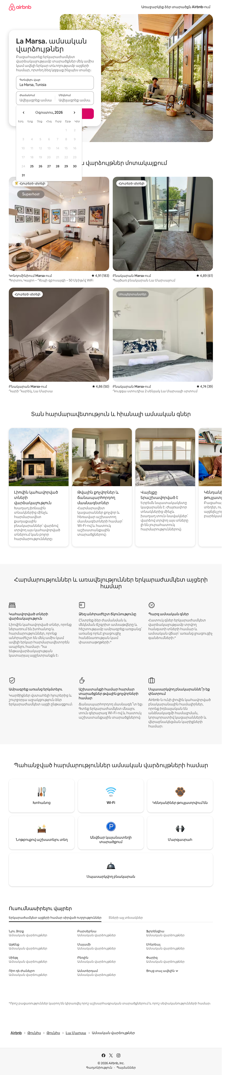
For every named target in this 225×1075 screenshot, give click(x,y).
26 (40, 166)
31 (23, 175)
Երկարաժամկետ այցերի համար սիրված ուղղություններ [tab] (55, 918)
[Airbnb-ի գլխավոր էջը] (20, 7)
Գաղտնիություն (99, 1068)
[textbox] (35, 100)
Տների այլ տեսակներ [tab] (126, 918)
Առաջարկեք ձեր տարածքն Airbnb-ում (175, 7)
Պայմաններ (126, 1068)
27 (49, 166)
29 (66, 166)
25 (32, 166)
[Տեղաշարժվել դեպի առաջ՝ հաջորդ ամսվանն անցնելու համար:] (74, 112)
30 (75, 166)
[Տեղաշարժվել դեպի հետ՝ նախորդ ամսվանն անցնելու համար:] (23, 112)
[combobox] (55, 84)
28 (57, 166)
